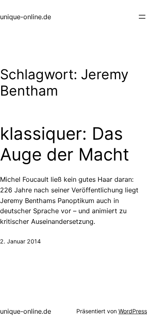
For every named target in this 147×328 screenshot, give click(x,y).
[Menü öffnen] (142, 17)
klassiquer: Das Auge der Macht (64, 143)
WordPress (132, 311)
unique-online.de (25, 17)
